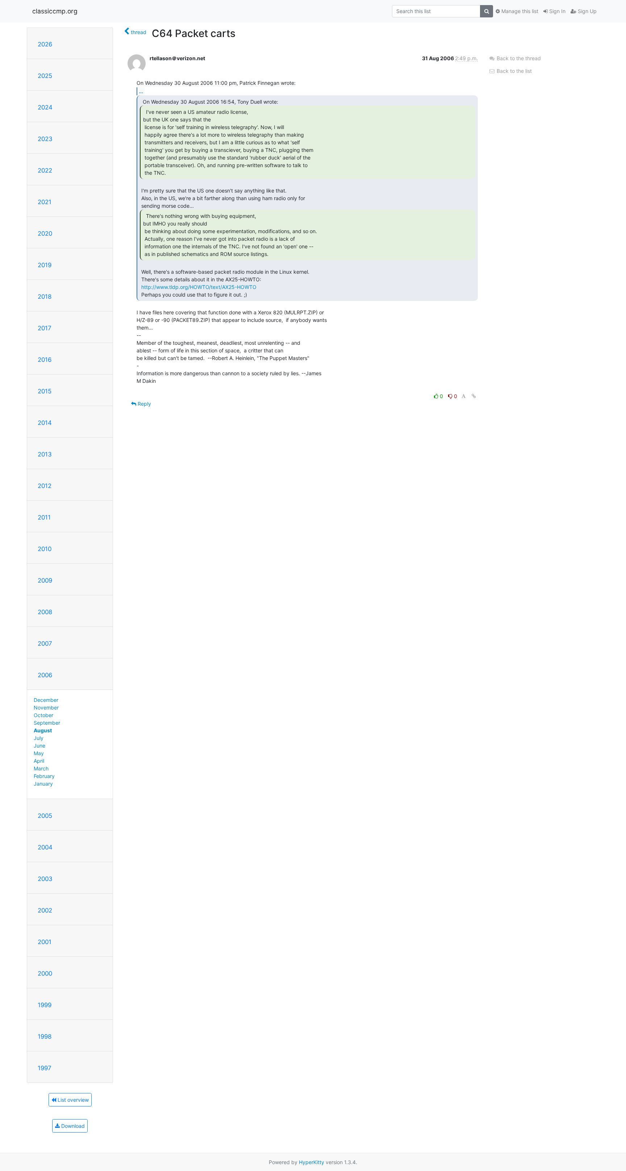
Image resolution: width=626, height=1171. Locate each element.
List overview (72, 1100)
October (43, 715)
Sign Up (586, 11)
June (39, 745)
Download (72, 1126)
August (43, 730)
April (39, 761)
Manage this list (519, 11)
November (46, 707)
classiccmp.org (55, 11)
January (43, 784)
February (44, 776)
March (41, 768)
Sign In (557, 11)
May (39, 753)
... (141, 91)
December (46, 700)
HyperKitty (311, 1162)
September (47, 723)
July (38, 738)
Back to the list (513, 71)
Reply (143, 404)
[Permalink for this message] (474, 396)
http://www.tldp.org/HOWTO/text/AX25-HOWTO (198, 287)
